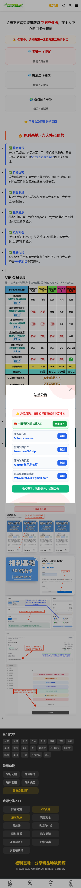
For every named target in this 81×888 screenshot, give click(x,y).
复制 (62, 436)
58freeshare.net (24, 437)
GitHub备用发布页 (26, 464)
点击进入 (60, 423)
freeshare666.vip (25, 451)
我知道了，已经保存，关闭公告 (40, 488)
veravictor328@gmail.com (31, 477)
